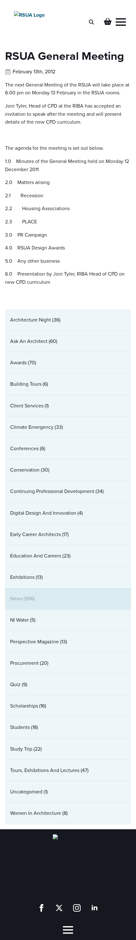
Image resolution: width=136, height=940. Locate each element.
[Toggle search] (91, 22)
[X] (59, 908)
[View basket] (108, 22)
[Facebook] (41, 908)
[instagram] (77, 908)
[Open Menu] (121, 22)
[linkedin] (95, 908)
